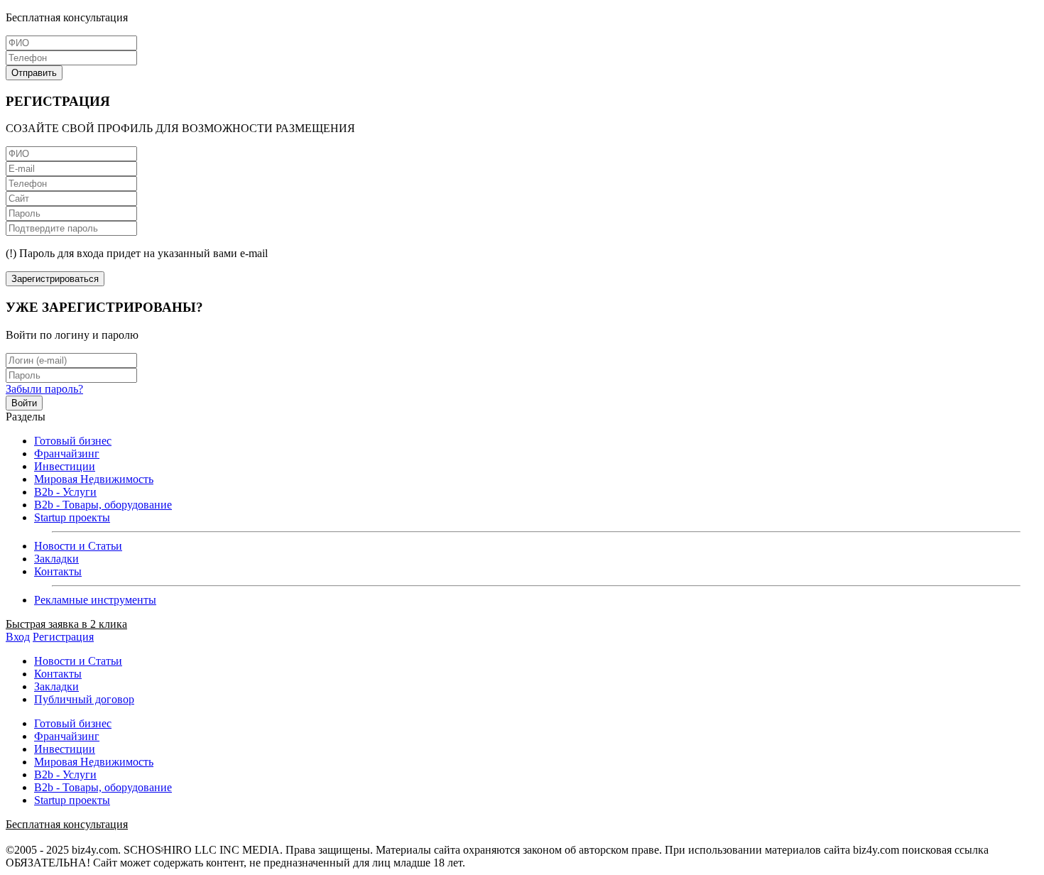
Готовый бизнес (73, 441)
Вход (18, 637)
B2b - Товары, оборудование (103, 505)
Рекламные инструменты (95, 600)
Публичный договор (84, 699)
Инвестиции (64, 466)
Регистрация (63, 637)
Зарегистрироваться (55, 278)
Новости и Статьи (78, 546)
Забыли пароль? (44, 389)
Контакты (58, 571)
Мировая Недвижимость (93, 479)
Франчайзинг (66, 453)
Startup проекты (72, 517)
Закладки (56, 559)
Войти (24, 403)
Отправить (34, 72)
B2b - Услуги (65, 492)
